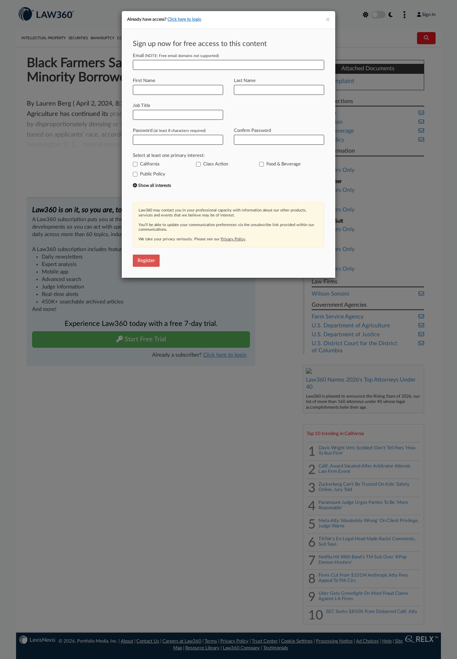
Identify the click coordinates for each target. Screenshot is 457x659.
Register (146, 260)
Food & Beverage (283, 164)
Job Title (141, 105)
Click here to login (184, 19)
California (149, 164)
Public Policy (152, 174)
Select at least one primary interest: (169, 155)
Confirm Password (252, 130)
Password (169, 130)
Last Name (245, 80)
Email (176, 55)
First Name (144, 80)
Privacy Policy (233, 239)
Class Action (215, 164)
